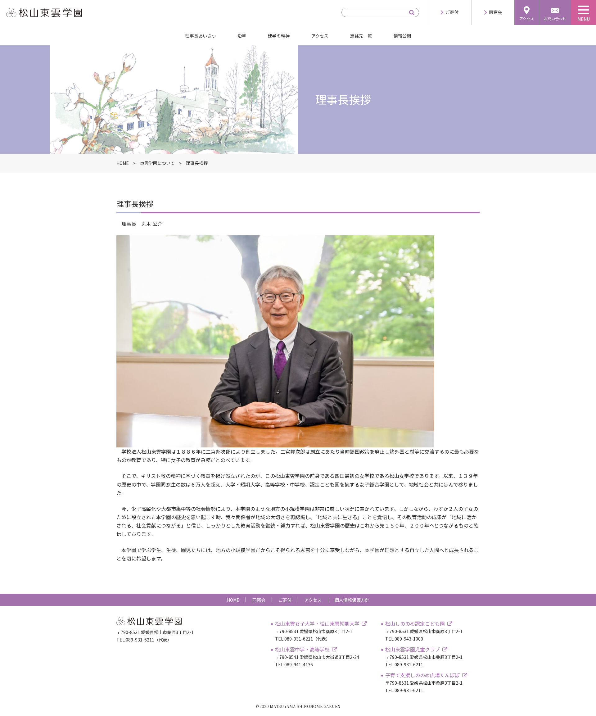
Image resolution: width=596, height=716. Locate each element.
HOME (233, 600)
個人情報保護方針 (352, 600)
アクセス (526, 18)
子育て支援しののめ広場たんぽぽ (422, 675)
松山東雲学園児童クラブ (412, 649)
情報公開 (402, 36)
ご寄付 (451, 12)
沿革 (241, 36)
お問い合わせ (555, 18)
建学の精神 (279, 36)
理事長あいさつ (200, 36)
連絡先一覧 (361, 36)
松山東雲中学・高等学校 (302, 649)
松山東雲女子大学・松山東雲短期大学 (317, 623)
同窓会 (495, 12)
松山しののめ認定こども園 (415, 623)
